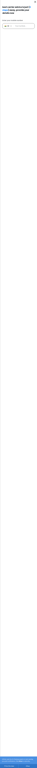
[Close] (35, 2)
